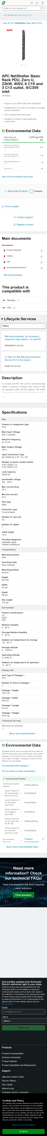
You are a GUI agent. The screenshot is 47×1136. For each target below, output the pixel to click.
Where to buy (8, 1088)
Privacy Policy (7, 1004)
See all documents (13, 275)
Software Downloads (11, 1057)
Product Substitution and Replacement (19, 1065)
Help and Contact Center (13, 1077)
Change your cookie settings (23, 1125)
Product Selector (9, 1061)
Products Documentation (13, 1053)
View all (22, 23)
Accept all (23, 1131)
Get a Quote (7, 1084)
